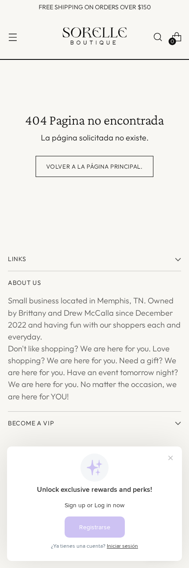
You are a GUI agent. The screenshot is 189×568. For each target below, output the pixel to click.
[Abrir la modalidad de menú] (13, 37)
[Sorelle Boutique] (94, 36)
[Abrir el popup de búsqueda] (158, 37)
